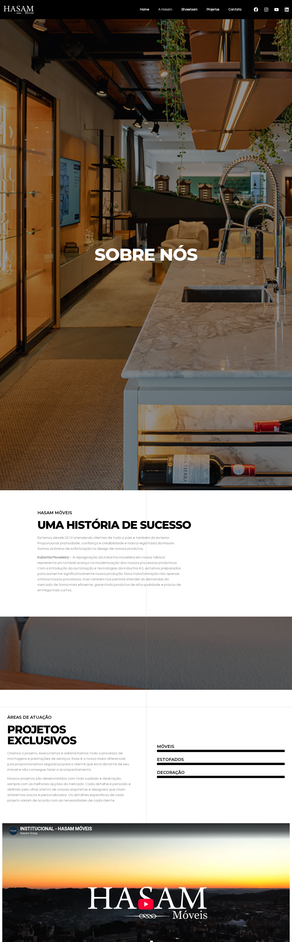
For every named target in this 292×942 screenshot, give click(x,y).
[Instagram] (266, 9)
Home (144, 9)
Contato (234, 9)
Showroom (189, 9)
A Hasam (165, 9)
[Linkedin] (286, 9)
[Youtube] (276, 9)
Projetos (213, 9)
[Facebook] (256, 9)
